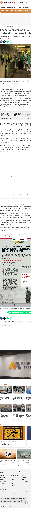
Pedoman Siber (24, 491)
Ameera (2, 475)
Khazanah (2, 477)
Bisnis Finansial (24, 481)
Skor (22, 475)
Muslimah (25, 10)
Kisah (11, 10)
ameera (3, 7)
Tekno (12, 481)
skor (20, 7)
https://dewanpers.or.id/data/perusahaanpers (11, 501)
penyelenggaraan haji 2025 (6, 325)
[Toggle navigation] (1, 2)
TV (0, 485)
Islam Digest (6, 26)
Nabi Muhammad (5, 10)
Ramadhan (13, 485)
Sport (22, 479)
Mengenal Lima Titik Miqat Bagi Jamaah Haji (19, 114)
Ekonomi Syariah (12, 7)
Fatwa (15, 10)
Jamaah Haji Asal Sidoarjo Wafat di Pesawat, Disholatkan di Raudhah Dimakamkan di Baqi (6, 116)
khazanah (26, 7)
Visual (12, 483)
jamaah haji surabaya (20, 321)
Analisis (12, 479)
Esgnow (2, 483)
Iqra (11, 477)
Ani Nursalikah (5, 38)
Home (1, 26)
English (22, 483)
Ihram (11, 26)
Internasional (3, 481)
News (1, 479)
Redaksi (12, 491)
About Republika (4, 491)
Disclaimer (2, 493)
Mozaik (20, 10)
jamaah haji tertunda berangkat (7, 321)
